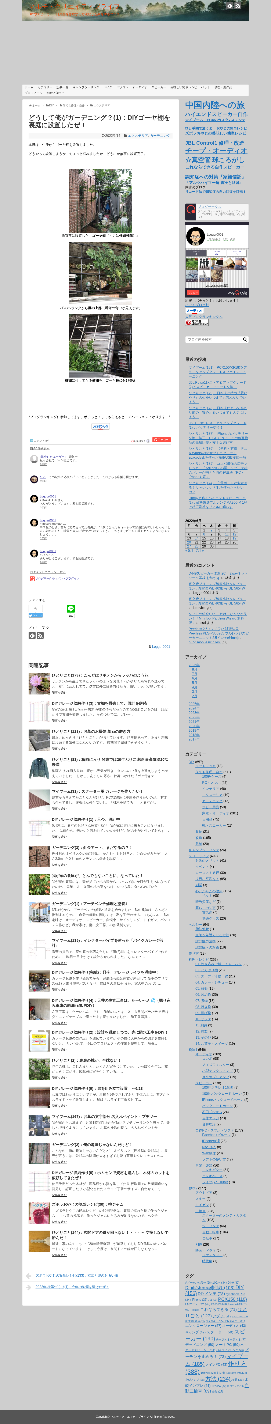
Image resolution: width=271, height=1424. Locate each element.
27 (189, 546)
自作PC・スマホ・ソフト (214, 1130)
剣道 (198, 1244)
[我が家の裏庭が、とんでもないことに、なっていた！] (39, 884)
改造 (198, 838)
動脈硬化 (239, 1373)
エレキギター (212, 1170)
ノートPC (227, 1344)
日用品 (207, 819)
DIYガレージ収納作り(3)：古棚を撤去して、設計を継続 (99, 703)
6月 (194, 678)
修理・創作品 (223, 87)
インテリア (210, 789)
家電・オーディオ (215, 813)
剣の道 (224, 1372)
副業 (198, 885)
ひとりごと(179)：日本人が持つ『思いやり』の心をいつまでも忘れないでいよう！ (218, 397)
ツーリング (210, 1226)
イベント (202, 866)
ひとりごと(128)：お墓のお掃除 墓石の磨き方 (91, 731)
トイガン (202, 1205)
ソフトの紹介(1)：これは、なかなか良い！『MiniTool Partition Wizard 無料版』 (218, 618)
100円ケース (211, 776)
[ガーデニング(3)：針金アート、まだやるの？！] (39, 856)
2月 (194, 696)
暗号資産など (205, 902)
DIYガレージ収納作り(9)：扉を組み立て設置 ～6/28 (97, 1088)
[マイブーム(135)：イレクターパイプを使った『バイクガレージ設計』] (39, 949)
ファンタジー (212, 1255)
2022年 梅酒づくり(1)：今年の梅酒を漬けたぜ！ (72, 1287)
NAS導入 (209, 1147)
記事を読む (59, 692)
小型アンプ (195, 1379)
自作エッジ (210, 1118)
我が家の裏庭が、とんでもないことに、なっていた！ (97, 876)
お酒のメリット (207, 860)
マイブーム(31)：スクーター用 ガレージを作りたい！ (98, 791)
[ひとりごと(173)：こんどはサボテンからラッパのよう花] (39, 683)
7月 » (200, 550)
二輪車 (200, 1211)
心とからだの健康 (209, 891)
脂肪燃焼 (202, 929)
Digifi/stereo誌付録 (210, 1287)
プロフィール (33, 93)
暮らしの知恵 (205, 908)
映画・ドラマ (205, 1250)
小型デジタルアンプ (217, 1071)
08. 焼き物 (203, 1007)
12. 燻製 (201, 1031)
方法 (218, 1379)
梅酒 (237, 1379)
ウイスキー (215, 1321)
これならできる (218, 1309)
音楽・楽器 (203, 1165)
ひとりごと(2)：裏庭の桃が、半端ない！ (86, 1060)
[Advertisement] (135, 52)
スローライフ (199, 856)
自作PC (219, 1385)
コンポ (207, 1058)
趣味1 (193, 1050)
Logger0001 (161, 646)
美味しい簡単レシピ (183, 87)
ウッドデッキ (205, 766)
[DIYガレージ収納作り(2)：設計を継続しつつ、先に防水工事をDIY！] (39, 1041)
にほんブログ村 (197, 305)
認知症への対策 (207, 947)
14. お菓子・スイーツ (211, 1043)
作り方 (194, 953)
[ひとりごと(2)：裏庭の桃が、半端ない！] (39, 1069)
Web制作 (209, 1153)
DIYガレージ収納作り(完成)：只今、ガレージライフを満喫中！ (106, 972)
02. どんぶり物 (206, 970)
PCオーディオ (197, 1304)
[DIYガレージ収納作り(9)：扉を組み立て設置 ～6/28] (39, 1097)
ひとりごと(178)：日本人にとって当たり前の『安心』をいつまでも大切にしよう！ (218, 412)
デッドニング (199, 1345)
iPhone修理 (211, 1141)
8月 (194, 669)
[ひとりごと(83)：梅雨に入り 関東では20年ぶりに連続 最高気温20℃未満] (39, 768)
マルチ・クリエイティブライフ (74, 6)
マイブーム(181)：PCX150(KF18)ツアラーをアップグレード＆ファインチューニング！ (218, 372)
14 (197, 538)
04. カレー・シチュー (211, 982)
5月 (194, 683)
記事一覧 (62, 87)
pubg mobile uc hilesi (205, 642)
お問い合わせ (55, 93)
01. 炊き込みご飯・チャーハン (218, 964)
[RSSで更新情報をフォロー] (237, 5)
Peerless (219, 1304)
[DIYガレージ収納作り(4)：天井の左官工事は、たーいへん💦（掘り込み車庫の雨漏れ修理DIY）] (39, 1009)
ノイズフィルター (215, 1065)
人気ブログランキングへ (204, 317)
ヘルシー (195, 924)
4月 (194, 687)
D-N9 (233, 1282)
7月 (194, 674)
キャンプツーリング (86, 87)
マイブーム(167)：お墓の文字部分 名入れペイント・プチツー (104, 1116)
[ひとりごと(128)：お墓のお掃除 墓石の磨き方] (39, 740)
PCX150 (232, 1299)
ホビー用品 (210, 807)
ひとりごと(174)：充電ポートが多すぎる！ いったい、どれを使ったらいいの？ (218, 487)
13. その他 (203, 1037)
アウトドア (203, 1192)
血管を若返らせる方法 (212, 935)
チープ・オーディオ (231, 1339)
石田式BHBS (212, 1112)
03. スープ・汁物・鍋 (211, 976)
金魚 (217, 1391)
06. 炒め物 (203, 994)
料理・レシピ (199, 959)
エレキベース (212, 1176)
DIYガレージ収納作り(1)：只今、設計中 (86, 819)
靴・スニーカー (214, 825)
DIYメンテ (211, 1293)
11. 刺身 (201, 1025)
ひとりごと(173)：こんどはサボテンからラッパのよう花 (100, 675)
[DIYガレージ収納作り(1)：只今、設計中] (39, 828)
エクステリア (138, 135)
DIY (191, 762)
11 (227, 534)
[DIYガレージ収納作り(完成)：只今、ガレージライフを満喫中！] (39, 981)
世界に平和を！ (207, 879)
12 (234, 534)
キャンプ (195, 1332)
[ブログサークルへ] (217, 212)
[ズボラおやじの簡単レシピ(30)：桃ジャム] (39, 1213)
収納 (198, 831)
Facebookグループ (216, 1135)
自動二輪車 (210, 1232)
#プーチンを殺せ (198, 1282)
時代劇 (207, 1261)
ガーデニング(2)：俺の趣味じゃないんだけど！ (92, 1145)
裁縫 (198, 844)
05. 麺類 (201, 988)
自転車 (207, 1238)
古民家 (207, 912)
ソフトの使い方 (214, 1159)
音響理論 (209, 1124)
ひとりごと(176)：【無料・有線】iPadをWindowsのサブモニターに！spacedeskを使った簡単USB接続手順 (218, 453)
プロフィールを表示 (217, 285)
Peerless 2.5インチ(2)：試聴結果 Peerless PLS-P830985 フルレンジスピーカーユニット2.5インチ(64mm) (219, 633)
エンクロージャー (203, 1325)
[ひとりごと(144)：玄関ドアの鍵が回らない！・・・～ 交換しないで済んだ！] (39, 1241)
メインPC (216, 1364)
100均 (219, 1282)
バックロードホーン (217, 1106)
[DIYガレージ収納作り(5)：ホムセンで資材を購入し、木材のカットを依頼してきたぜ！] (39, 1181)
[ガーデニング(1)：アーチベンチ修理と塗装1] (39, 912)
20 (189, 542)
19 (234, 538)
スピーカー (158, 87)
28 (197, 546)
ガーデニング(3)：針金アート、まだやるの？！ (92, 847)
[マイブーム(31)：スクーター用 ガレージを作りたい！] (39, 800)
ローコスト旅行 (207, 873)
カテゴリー (44, 87)
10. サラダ (203, 1019)
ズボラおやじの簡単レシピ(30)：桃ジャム (87, 1204)
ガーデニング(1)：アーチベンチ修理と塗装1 (89, 904)
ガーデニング (160, 135)
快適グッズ (210, 918)
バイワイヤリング (230, 1350)
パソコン (122, 87)
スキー (200, 1199)
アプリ (222, 1316)
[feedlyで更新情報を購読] (229, 5)
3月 (194, 691)
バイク (107, 87)
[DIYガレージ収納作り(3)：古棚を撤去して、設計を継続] (39, 712)
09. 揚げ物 (203, 1013)
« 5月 (189, 550)
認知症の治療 (205, 941)
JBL (212, 1300)
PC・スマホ (211, 782)
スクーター (219, 1332)
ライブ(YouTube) (215, 1182)
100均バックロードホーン (222, 1093)
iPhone (199, 1299)
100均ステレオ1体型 (218, 1087)
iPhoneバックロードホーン (222, 1100)
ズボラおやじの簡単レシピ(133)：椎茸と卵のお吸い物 (77, 1275)
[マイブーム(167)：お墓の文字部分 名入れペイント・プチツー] (39, 1125)
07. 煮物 (201, 1001)
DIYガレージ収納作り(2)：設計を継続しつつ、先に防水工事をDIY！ (110, 1032)
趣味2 (193, 1188)
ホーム (29, 87)
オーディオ (139, 87)
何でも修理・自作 (209, 772)
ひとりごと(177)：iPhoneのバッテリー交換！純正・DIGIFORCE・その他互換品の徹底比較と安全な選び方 (218, 438)
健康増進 (208, 1372)
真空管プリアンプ (215, 1077)
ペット (205, 87)
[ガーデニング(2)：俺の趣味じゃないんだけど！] (39, 1153)
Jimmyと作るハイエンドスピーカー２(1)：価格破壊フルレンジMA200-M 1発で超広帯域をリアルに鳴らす (218, 502)
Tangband (235, 1304)
